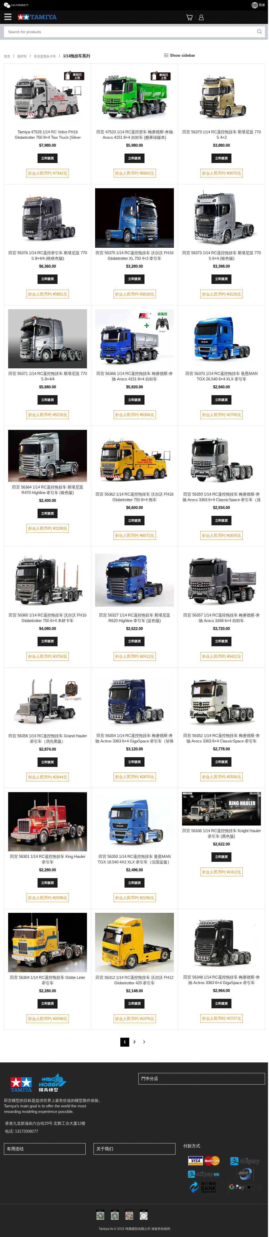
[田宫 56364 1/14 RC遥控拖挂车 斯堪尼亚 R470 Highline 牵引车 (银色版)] (47, 456)
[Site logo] (37, 16)
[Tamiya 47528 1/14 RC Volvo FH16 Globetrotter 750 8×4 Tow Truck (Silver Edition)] (47, 97)
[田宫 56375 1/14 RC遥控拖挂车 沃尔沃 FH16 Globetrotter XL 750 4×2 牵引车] (134, 217)
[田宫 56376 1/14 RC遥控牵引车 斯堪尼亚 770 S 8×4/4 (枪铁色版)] (47, 217)
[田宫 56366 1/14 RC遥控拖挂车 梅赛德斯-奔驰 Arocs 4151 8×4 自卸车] (134, 338)
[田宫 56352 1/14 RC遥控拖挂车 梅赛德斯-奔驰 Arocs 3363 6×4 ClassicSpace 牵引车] (221, 701)
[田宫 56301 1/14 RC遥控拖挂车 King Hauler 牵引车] (47, 821)
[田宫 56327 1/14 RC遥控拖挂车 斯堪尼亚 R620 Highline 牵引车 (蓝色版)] (134, 580)
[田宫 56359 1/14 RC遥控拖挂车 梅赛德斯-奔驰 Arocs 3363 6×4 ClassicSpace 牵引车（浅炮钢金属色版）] (221, 459)
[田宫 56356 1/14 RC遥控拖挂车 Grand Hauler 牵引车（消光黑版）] (47, 701)
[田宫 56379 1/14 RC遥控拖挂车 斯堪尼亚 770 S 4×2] (221, 97)
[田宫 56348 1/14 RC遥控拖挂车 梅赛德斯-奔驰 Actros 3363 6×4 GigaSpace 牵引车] (221, 942)
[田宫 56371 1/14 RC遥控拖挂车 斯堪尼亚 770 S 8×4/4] (47, 338)
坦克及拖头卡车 (45, 56)
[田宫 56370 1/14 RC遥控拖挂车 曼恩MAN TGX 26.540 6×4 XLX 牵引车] (221, 338)
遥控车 (22, 56)
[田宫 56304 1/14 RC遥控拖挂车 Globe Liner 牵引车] (47, 942)
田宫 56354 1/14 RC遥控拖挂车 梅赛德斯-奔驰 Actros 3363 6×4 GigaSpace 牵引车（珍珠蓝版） (134, 741)
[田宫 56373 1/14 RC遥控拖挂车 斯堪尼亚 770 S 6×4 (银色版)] (221, 217)
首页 (7, 56)
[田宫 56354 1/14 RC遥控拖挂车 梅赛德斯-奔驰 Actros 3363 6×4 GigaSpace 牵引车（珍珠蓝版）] (134, 701)
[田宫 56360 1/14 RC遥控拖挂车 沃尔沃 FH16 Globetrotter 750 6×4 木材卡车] (47, 580)
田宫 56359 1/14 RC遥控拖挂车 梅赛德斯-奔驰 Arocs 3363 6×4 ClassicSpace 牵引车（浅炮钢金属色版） (222, 499)
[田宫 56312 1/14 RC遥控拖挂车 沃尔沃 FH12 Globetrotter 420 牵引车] (134, 942)
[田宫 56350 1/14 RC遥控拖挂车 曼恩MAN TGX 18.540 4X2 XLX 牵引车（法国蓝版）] (134, 821)
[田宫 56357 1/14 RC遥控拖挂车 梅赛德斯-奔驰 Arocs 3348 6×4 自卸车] (221, 580)
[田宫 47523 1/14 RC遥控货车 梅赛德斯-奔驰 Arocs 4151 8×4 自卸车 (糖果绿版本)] (134, 97)
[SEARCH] (259, 31)
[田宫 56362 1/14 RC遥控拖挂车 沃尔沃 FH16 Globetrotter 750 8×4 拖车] (134, 459)
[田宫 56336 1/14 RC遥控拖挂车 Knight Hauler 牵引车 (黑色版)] (221, 809)
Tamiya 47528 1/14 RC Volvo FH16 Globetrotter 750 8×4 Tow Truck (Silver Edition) (48, 137)
